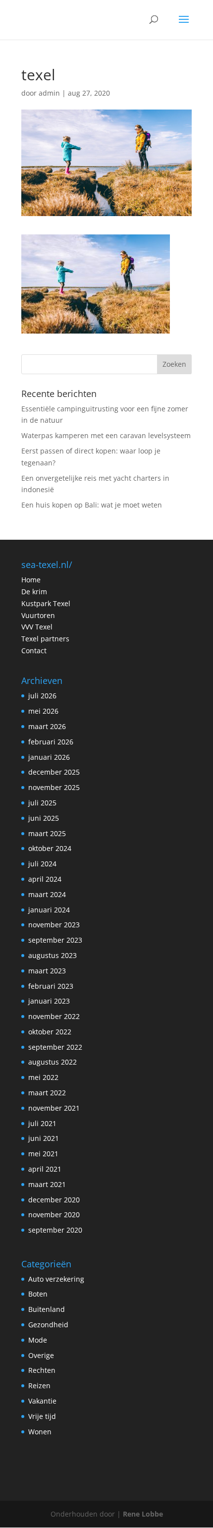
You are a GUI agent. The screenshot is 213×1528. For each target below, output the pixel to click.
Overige (41, 1355)
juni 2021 (43, 1138)
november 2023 (54, 924)
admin (49, 93)
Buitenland (46, 1309)
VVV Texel (37, 626)
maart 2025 (47, 833)
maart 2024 (47, 894)
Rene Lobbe (143, 1514)
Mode (37, 1340)
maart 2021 (47, 1184)
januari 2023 (49, 1001)
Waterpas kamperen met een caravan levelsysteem (106, 435)
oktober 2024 (49, 848)
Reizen (39, 1385)
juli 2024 (42, 863)
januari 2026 (49, 757)
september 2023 (55, 940)
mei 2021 (43, 1153)
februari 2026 (50, 741)
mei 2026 (43, 711)
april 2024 (44, 879)
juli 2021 (42, 1123)
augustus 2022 (52, 1062)
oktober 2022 (49, 1031)
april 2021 (44, 1169)
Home (31, 579)
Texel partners (45, 638)
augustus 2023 (52, 955)
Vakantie (42, 1401)
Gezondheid (48, 1324)
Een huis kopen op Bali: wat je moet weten (91, 504)
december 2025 (54, 772)
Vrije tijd (42, 1416)
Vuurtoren (38, 615)
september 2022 (55, 1047)
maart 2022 (47, 1092)
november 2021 (54, 1108)
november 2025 (54, 787)
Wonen (40, 1431)
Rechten (41, 1370)
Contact (34, 650)
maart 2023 (47, 970)
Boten (38, 1294)
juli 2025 (42, 802)
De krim (34, 591)
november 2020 (54, 1214)
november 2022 (54, 1016)
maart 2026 (47, 726)
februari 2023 (50, 986)
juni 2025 (43, 818)
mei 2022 (43, 1077)
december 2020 (54, 1199)
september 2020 (55, 1230)
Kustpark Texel (45, 603)
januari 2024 (49, 909)
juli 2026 (42, 695)
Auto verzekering (56, 1279)
